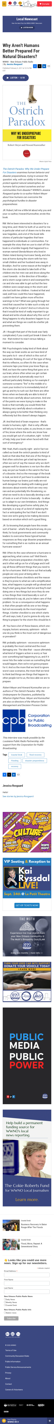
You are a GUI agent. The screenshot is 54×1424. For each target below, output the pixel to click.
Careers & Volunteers (14, 1390)
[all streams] (50, 1420)
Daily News (10, 1299)
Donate (45, 4)
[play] (4, 1420)
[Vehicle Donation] (27, 982)
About (7, 1378)
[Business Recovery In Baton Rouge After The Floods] (11, 1225)
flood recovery (35, 755)
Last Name (8, 1288)
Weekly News (11, 1302)
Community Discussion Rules (17, 1356)
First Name (8, 1280)
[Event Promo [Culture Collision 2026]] (27, 832)
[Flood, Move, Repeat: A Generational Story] (11, 1244)
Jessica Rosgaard (14, 64)
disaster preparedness (34, 761)
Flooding (14, 761)
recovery (14, 766)
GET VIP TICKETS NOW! (27, 905)
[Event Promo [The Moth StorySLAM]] (27, 936)
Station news (11, 1313)
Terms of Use (10, 1350)
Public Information (12, 1362)
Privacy (8, 1373)
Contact (8, 1384)
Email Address (10, 1271)
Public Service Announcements (18, 1367)
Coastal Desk (16, 755)
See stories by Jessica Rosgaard (18, 796)
